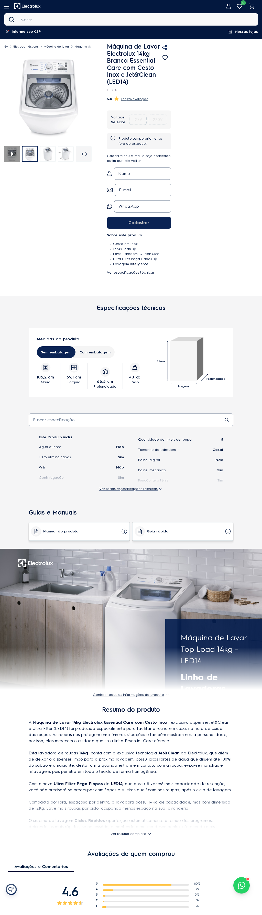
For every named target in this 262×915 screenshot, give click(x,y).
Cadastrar (138, 222)
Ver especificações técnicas (131, 272)
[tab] (30, 154)
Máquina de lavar (56, 46)
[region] (50, 46)
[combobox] (131, 19)
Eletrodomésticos (26, 46)
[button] (24, 31)
